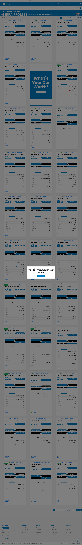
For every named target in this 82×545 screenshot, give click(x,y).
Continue (41, 275)
